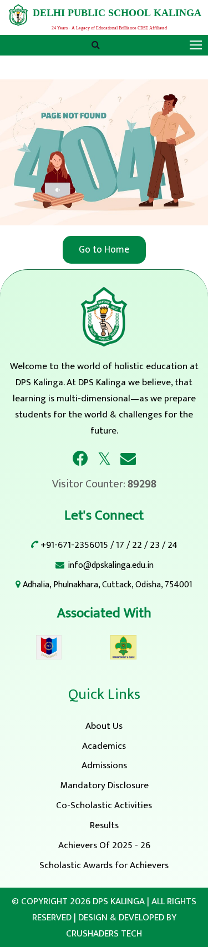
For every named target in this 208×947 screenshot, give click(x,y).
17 (120, 545)
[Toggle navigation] (197, 45)
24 (172, 545)
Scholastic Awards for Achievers (104, 865)
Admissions (104, 765)
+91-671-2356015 (74, 545)
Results (104, 825)
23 (155, 545)
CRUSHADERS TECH (104, 933)
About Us (104, 726)
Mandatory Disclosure (104, 785)
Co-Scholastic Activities (104, 805)
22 (137, 545)
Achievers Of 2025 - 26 (104, 845)
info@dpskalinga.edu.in (111, 565)
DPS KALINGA (119, 901)
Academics (104, 746)
